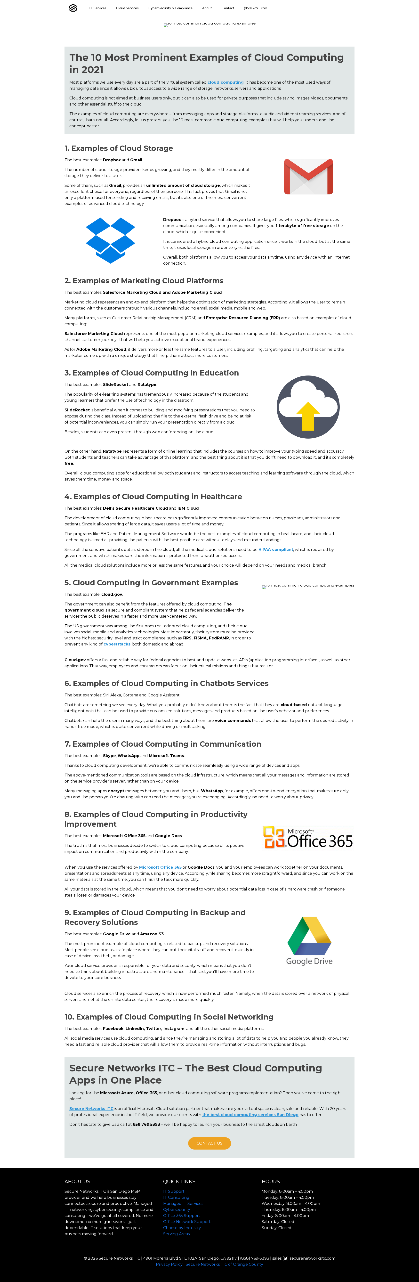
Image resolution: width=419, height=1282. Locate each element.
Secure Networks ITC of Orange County (224, 1264)
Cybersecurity (176, 1209)
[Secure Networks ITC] (73, 8)
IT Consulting (176, 1197)
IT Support (174, 1191)
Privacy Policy (169, 1264)
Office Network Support (187, 1221)
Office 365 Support (181, 1215)
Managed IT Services (183, 1203)
